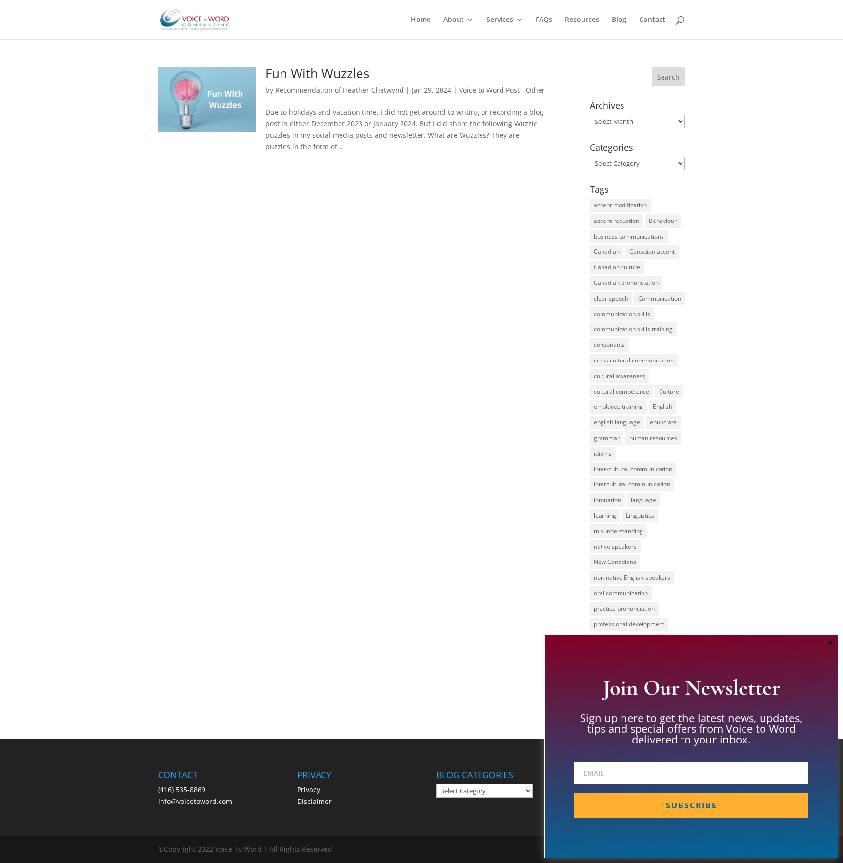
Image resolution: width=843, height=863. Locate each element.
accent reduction (616, 221)
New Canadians (615, 562)
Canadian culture (617, 267)
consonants (609, 345)
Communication (659, 298)
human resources (653, 438)
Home (421, 20)
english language (617, 422)
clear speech (611, 298)
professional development (629, 624)
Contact (652, 20)
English (662, 406)
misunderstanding (618, 531)
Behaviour (663, 221)
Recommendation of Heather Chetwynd (339, 90)
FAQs (544, 20)
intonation (607, 500)
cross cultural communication (634, 360)
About (453, 20)
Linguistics (640, 515)
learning (605, 515)
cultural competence (621, 391)
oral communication (621, 593)
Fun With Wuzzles (317, 73)
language (643, 500)
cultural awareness (619, 376)
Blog (619, 20)
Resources (582, 20)
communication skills (622, 314)
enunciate (663, 422)
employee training (618, 406)
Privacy (308, 789)
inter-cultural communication (633, 469)
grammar (607, 438)
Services (499, 20)
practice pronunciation (624, 608)
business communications (629, 236)
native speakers (615, 546)
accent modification (620, 205)
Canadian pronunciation (626, 283)
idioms (603, 453)
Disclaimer (314, 801)
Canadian (607, 251)
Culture (669, 391)
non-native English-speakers (632, 577)
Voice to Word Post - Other (502, 90)
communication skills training (633, 329)
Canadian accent (652, 251)
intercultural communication (632, 484)
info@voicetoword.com (195, 801)
